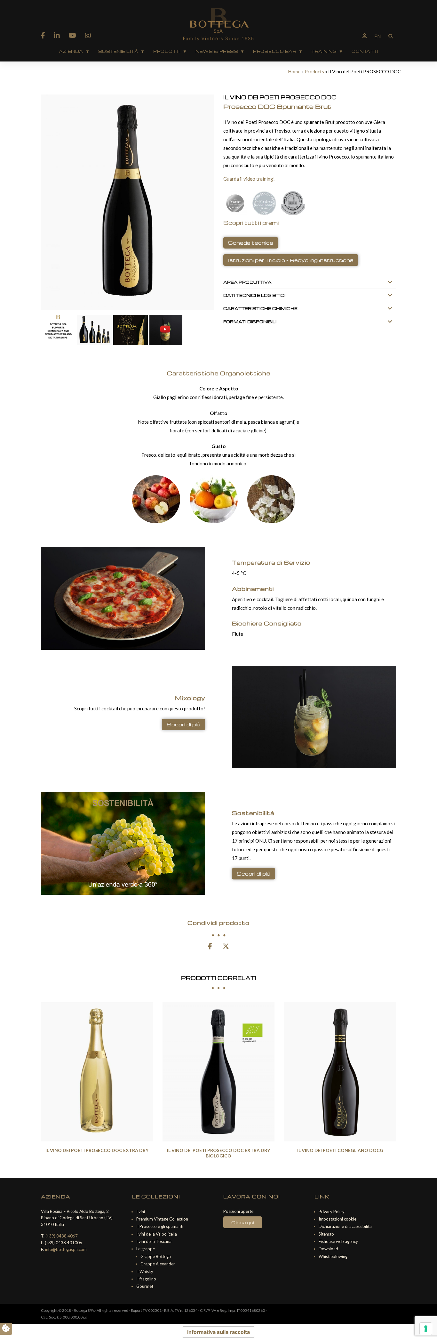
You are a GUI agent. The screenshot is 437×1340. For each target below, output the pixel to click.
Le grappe (145, 1248)
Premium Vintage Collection (162, 1219)
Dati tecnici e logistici (254, 295)
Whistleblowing (333, 1256)
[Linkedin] (57, 35)
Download (328, 1248)
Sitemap (326, 1234)
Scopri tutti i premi (251, 222)
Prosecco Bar (274, 51)
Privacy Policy (332, 1211)
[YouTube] (72, 35)
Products (314, 71)
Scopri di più (183, 724)
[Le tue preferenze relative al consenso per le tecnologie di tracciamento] (426, 1329)
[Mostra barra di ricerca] (390, 35)
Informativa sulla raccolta (218, 1332)
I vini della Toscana (153, 1241)
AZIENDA (71, 51)
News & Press (216, 51)
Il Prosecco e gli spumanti (159, 1226)
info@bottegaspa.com (66, 1249)
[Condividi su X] (226, 947)
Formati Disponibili (249, 321)
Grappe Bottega (155, 1256)
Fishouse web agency (338, 1241)
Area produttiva (247, 282)
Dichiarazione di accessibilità (345, 1226)
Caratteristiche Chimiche (260, 308)
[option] (97, 1079)
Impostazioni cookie (337, 1219)
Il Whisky (144, 1271)
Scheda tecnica (250, 243)
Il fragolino (146, 1278)
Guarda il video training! (249, 179)
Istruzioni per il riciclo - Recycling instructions (291, 260)
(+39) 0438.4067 (61, 1235)
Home (294, 71)
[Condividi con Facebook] (210, 947)
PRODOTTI (166, 51)
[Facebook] (43, 35)
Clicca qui (242, 1222)
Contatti (365, 51)
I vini (140, 1211)
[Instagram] (88, 35)
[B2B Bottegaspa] (364, 35)
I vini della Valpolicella (156, 1234)
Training (324, 51)
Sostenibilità (118, 51)
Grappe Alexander (157, 1263)
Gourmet (144, 1286)
